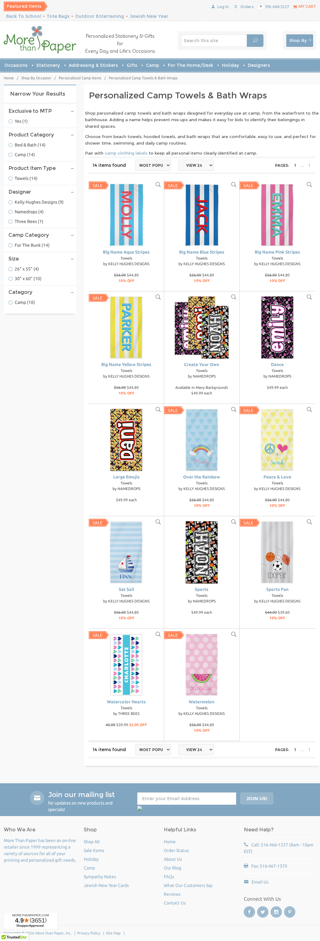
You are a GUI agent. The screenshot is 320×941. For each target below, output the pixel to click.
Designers (259, 65)
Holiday (230, 65)
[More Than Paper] (40, 39)
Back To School (23, 16)
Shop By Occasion (36, 78)
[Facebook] (249, 912)
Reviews (172, 894)
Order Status (176, 850)
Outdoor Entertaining (99, 16)
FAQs (169, 876)
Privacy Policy (88, 933)
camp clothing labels (126, 153)
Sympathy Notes (100, 876)
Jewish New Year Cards (106, 885)
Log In (223, 6)
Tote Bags (58, 16)
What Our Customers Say (188, 885)
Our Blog (172, 867)
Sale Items (94, 850)
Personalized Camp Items (80, 78)
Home (9, 78)
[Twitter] (262, 912)
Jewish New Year (149, 16)
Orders (246, 6)
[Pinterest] (289, 912)
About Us (173, 859)
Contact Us (175, 902)
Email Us (260, 881)
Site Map (113, 933)
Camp (152, 65)
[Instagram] (276, 912)
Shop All (92, 841)
